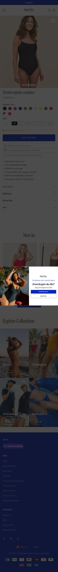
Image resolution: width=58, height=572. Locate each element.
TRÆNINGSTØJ (43, 291)
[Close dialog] (56, 268)
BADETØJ (43, 296)
